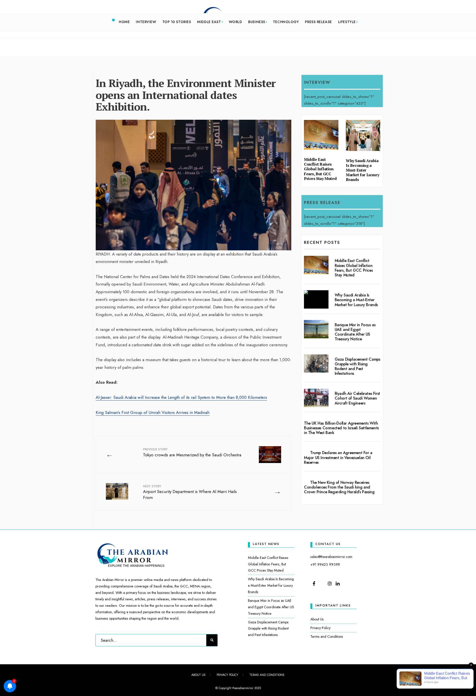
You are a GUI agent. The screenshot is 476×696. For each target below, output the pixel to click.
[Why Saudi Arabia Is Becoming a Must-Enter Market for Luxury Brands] (316, 299)
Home (124, 21)
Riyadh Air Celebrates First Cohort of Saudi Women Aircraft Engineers (357, 398)
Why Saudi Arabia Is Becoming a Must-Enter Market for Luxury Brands (362, 170)
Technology (286, 21)
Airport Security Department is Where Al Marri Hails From (190, 492)
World (235, 21)
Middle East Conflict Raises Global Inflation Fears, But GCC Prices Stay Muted (320, 169)
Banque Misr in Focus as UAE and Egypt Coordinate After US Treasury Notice (355, 332)
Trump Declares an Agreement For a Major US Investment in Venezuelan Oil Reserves (338, 457)
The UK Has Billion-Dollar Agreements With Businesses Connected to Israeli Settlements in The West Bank (341, 427)
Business (256, 21)
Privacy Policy (320, 627)
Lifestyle (347, 21)
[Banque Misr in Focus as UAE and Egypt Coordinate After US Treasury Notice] (316, 329)
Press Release (318, 21)
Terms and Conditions (326, 636)
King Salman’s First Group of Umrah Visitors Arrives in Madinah (152, 412)
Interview (146, 21)
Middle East (209, 21)
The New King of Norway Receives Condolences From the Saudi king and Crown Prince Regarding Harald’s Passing (339, 487)
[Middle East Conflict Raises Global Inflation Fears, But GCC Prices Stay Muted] (316, 265)
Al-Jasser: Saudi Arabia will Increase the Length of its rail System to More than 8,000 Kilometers (181, 397)
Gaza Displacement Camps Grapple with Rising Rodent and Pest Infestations (357, 366)
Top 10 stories (176, 21)
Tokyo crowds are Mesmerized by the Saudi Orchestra (192, 452)
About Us (317, 619)
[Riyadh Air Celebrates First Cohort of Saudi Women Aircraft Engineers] (316, 398)
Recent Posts (322, 242)
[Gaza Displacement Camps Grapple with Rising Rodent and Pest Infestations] (316, 363)
